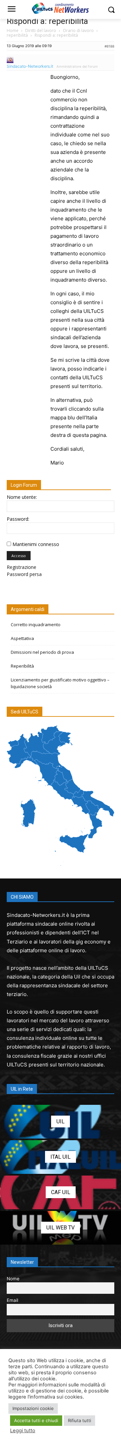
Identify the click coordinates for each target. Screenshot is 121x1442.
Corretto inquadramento (36, 624)
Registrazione (21, 567)
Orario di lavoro (78, 30)
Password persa (24, 574)
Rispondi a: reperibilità (47, 21)
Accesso (18, 555)
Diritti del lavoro (40, 30)
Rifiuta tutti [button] (79, 1420)
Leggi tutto (22, 1431)
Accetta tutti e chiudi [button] (36, 1420)
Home (12, 30)
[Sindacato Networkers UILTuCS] (60, 8)
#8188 (109, 46)
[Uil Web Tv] (60, 1228)
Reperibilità (22, 666)
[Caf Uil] (60, 1192)
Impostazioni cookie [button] (33, 1408)
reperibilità (17, 35)
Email (12, 1300)
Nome (13, 1278)
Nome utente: (22, 497)
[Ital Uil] (60, 1157)
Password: (18, 519)
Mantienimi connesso (35, 544)
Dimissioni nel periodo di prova (42, 652)
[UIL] (60, 1122)
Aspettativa (22, 638)
